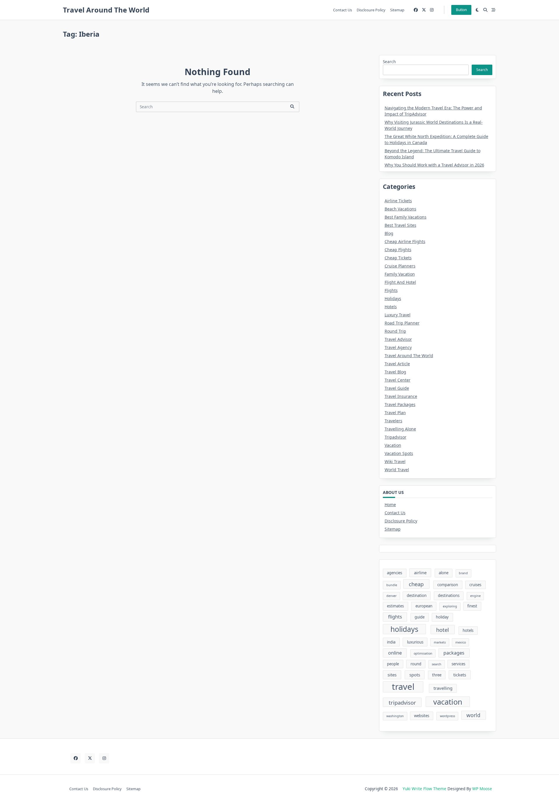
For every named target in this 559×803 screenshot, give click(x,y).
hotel (442, 629)
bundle (391, 585)
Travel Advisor (398, 339)
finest (472, 606)
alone (443, 572)
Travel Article (397, 363)
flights (395, 617)
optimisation (423, 653)
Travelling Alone (400, 429)
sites (392, 675)
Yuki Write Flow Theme (424, 788)
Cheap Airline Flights (405, 241)
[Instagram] (432, 10)
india (391, 642)
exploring (450, 606)
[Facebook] (416, 10)
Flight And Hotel (400, 282)
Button (461, 9)
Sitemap (397, 10)
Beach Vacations (400, 209)
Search (389, 61)
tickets (459, 675)
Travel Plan (395, 412)
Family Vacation (400, 274)
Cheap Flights (398, 249)
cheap (416, 584)
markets (440, 642)
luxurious (415, 642)
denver (391, 596)
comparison (447, 584)
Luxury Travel (398, 315)
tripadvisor (402, 702)
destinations (448, 595)
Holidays (393, 298)
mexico (460, 642)
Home (390, 504)
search (436, 664)
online (395, 653)
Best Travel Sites (400, 225)
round (416, 663)
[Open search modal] (485, 10)
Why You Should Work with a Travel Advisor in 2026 (434, 165)
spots (414, 675)
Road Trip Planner (402, 323)
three (436, 675)
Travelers (393, 420)
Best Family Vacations (406, 217)
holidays (404, 629)
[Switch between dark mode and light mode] (477, 10)
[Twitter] (424, 10)
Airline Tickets (398, 200)
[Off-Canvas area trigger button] (493, 10)
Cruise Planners (400, 266)
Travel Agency (398, 347)
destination (417, 595)
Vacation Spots (399, 453)
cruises (475, 584)
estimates (395, 606)
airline (420, 572)
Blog (389, 233)
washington (395, 716)
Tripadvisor (395, 437)
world (473, 715)
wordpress (447, 716)
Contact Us (342, 10)
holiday (442, 617)
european (423, 606)
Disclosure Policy (371, 10)
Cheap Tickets (398, 257)
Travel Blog (395, 372)
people (393, 663)
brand (463, 573)
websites (421, 715)
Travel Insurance (401, 396)
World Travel (397, 469)
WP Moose (482, 788)
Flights (391, 290)
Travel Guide (397, 388)
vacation (447, 702)
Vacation (393, 445)
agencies (394, 572)
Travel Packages (400, 404)
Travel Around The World (106, 10)
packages (453, 653)
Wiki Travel (395, 461)
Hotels (391, 306)
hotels (468, 630)
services (458, 663)
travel (403, 686)
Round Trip (395, 331)
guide (419, 617)
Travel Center (398, 380)
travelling (443, 688)
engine (475, 596)
